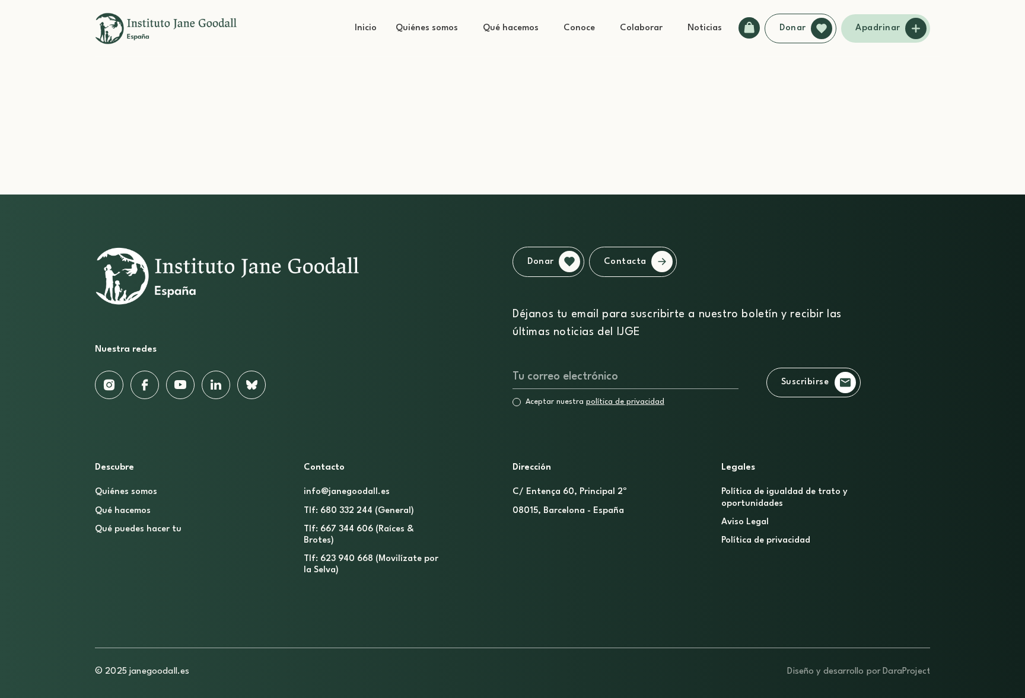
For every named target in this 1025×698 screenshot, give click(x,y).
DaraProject (906, 671)
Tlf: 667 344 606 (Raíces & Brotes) (359, 535)
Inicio (366, 28)
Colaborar (641, 28)
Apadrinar (877, 28)
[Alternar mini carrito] (749, 28)
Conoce (579, 28)
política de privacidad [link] (625, 402)
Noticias (704, 28)
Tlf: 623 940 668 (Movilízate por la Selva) (371, 564)
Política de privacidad (765, 540)
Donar (792, 28)
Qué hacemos (511, 28)
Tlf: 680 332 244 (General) (359, 510)
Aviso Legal (745, 522)
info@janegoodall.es (347, 491)
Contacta (625, 261)
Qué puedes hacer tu (138, 529)
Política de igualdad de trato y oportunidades (784, 497)
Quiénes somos (427, 28)
